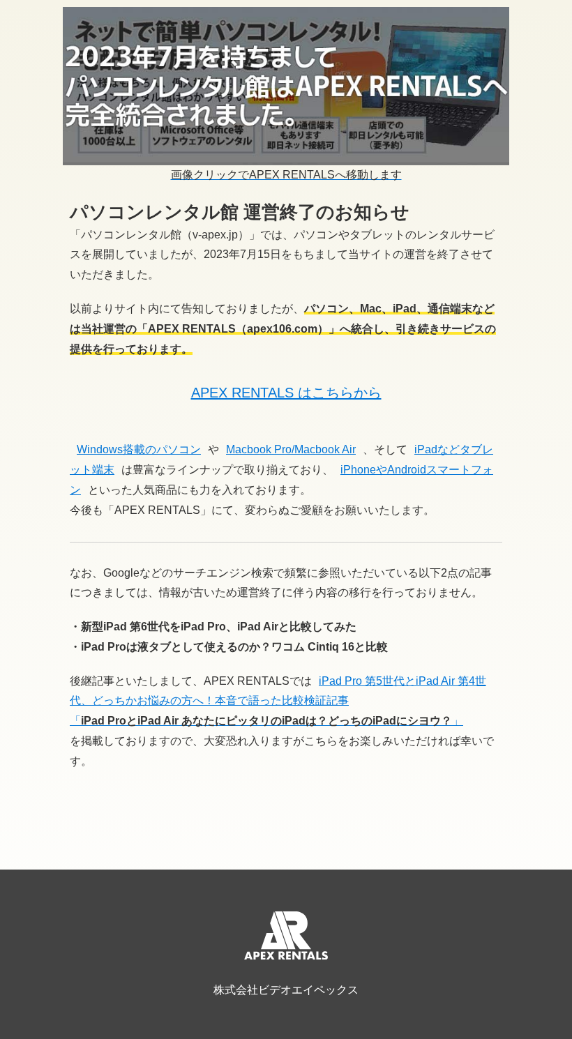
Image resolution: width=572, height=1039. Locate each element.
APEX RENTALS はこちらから (286, 392)
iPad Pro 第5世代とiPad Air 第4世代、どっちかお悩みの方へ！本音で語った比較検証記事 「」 (278, 701)
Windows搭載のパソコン (139, 449)
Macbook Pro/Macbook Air (291, 449)
